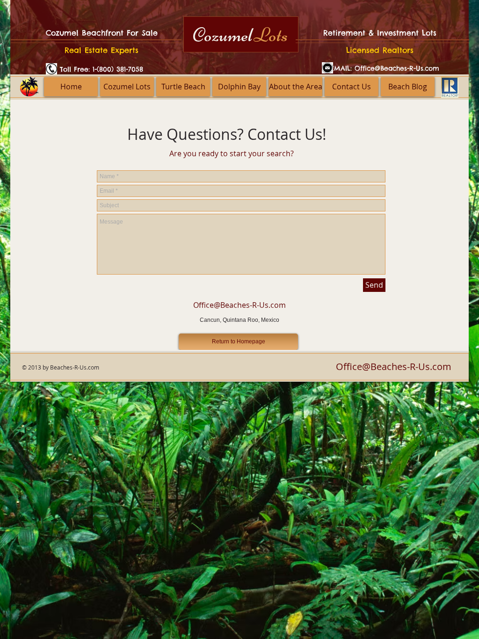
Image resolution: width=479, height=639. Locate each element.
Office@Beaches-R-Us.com (397, 68)
